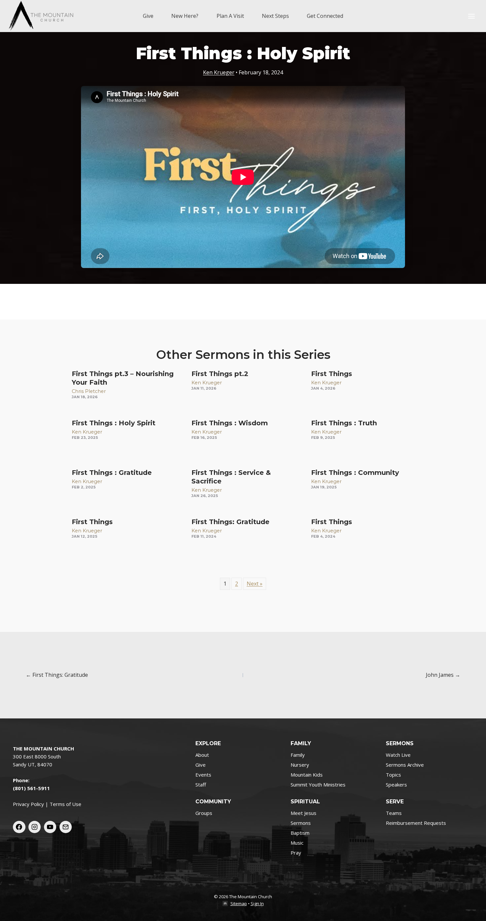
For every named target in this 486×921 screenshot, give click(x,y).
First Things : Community (355, 473)
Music (297, 842)
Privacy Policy (28, 804)
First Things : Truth (344, 423)
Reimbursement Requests (416, 823)
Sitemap (238, 903)
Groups (203, 813)
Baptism (300, 832)
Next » (255, 583)
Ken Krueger (218, 72)
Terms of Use (65, 804)
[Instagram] (34, 827)
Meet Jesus (303, 813)
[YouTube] (50, 827)
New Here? (184, 15)
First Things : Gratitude (112, 473)
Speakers (396, 784)
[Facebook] (19, 827)
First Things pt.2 (219, 374)
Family (298, 754)
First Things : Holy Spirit (113, 423)
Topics (393, 774)
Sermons (301, 823)
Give (148, 15)
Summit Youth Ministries (318, 784)
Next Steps (275, 15)
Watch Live (398, 754)
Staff (200, 784)
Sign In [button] (257, 903)
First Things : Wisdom (229, 423)
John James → (443, 674)
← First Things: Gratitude (57, 674)
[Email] (66, 827)
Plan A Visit (230, 15)
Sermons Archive (405, 764)
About (202, 754)
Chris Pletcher (89, 391)
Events (203, 774)
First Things (331, 374)
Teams (394, 813)
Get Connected (325, 15)
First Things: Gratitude (230, 522)
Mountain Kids (307, 774)
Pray (296, 852)
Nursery (300, 764)
